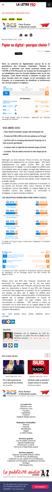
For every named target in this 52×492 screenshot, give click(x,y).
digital (24, 314)
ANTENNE (11, 19)
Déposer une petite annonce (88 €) (26, 455)
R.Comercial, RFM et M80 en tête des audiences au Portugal (25, 136)
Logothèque (26, 413)
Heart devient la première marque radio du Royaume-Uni (23, 131)
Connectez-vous (26, 409)
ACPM (10, 314)
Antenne (26, 425)
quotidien (5, 316)
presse (47, 314)
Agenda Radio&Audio (26, 443)
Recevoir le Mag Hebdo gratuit (26, 447)
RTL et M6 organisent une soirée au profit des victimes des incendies (13, 382)
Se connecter (8, 13)
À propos (26, 411)
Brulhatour (7, 330)
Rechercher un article (26, 445)
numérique (39, 314)
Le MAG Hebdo (26, 433)
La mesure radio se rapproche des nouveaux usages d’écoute (25, 147)
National (19, 19)
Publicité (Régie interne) (26, 417)
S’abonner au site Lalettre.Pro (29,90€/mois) (26, 459)
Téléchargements (26, 465)
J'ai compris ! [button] (40, 487)
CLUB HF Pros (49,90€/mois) (26, 457)
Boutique (26, 463)
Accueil (4, 19)
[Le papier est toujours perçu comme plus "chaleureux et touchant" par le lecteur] (26, 197)
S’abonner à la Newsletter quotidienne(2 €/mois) (26, 461)
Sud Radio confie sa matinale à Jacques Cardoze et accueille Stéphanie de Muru (38, 382)
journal (31, 314)
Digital (26, 431)
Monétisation (26, 429)
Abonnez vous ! (23, 13)
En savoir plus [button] (18, 489)
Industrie (26, 427)
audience (17, 314)
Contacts (26, 415)
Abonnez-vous (26, 406)
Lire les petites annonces (26, 441)
